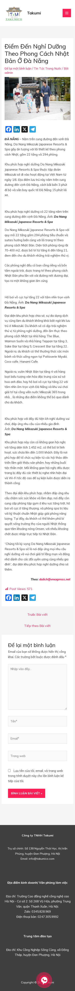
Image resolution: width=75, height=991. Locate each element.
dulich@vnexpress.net (54, 579)
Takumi (34, 12)
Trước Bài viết (37, 614)
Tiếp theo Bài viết (37, 626)
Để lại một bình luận (18, 68)
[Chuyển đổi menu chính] (67, 13)
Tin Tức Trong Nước (47, 68)
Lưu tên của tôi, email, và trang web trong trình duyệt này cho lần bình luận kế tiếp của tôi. (36, 776)
